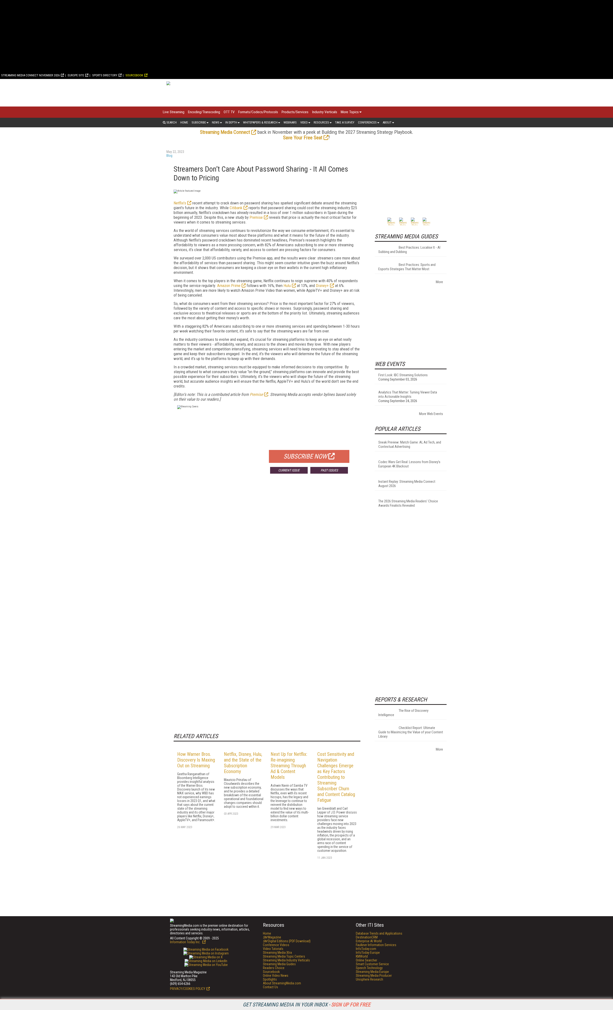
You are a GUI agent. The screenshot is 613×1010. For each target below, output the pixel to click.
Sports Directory (104, 75)
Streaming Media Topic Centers (284, 956)
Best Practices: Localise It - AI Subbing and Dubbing (409, 249)
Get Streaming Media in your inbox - (306, 1005)
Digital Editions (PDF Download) (287, 941)
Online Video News (275, 975)
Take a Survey (344, 122)
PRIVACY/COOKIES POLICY (187, 989)
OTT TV (229, 112)
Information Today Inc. (185, 942)
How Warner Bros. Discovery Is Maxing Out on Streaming (196, 760)
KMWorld (362, 956)
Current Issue (289, 470)
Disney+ (322, 285)
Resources (321, 122)
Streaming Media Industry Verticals (286, 960)
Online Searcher (366, 960)
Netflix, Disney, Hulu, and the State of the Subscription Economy (243, 762)
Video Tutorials (273, 949)
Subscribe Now (305, 456)
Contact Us (270, 987)
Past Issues (329, 470)
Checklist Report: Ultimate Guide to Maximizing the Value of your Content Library (410, 732)
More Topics (350, 112)
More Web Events (431, 414)
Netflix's (180, 203)
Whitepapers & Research (260, 122)
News (215, 122)
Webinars (290, 122)
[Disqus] (267, 548)
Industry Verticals (324, 112)
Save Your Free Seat (302, 137)
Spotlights (270, 979)
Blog (169, 155)
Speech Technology (369, 968)
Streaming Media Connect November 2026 (30, 75)
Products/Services (295, 112)
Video (304, 122)
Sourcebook (134, 75)
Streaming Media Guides (279, 964)
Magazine (272, 937)
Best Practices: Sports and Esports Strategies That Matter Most (407, 267)
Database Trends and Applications (379, 933)
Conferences (367, 122)
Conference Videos (276, 945)
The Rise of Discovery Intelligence (403, 712)
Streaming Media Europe (372, 972)
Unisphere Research (369, 979)
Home (184, 122)
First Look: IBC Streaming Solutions (403, 375)
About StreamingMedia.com (282, 983)
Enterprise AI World (369, 941)
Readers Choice (273, 968)
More (439, 282)
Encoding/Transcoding (204, 112)
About (387, 122)
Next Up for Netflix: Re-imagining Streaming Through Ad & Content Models (289, 765)
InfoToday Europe (368, 952)
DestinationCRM (367, 937)
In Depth (231, 122)
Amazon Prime (228, 285)
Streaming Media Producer (374, 975)
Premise (256, 217)
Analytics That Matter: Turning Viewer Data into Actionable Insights (407, 394)
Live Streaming (173, 112)
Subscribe (199, 122)
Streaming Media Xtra (277, 952)
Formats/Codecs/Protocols (258, 112)
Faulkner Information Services (376, 945)
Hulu (287, 285)
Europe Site (76, 75)
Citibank (236, 207)
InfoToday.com (366, 949)
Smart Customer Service (372, 964)
